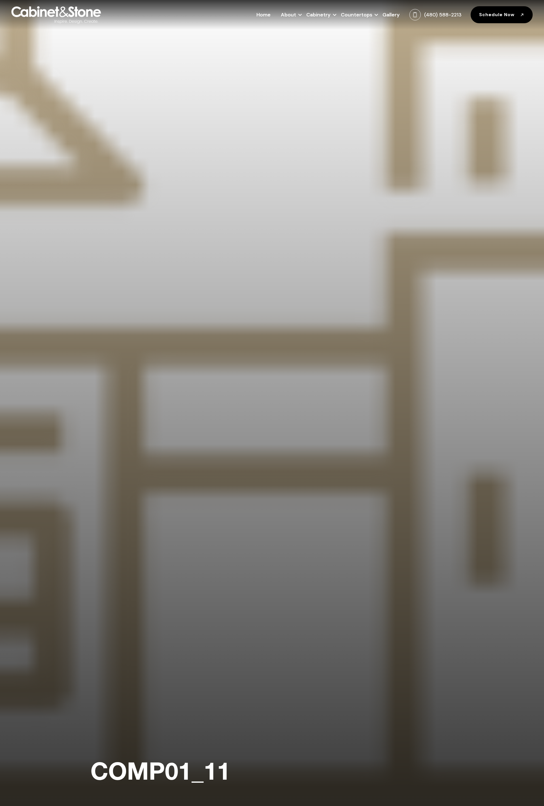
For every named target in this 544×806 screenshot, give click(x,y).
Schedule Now (497, 15)
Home (263, 14)
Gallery (391, 14)
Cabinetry (318, 14)
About (288, 14)
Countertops (356, 14)
